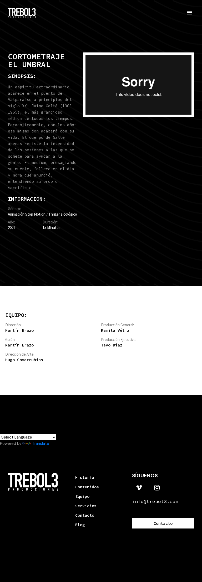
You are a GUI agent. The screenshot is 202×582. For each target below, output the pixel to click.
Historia (84, 477)
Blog (80, 524)
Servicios (86, 505)
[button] (189, 12)
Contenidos (87, 486)
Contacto (84, 515)
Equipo (82, 496)
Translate (40, 443)
